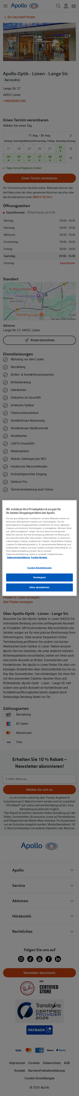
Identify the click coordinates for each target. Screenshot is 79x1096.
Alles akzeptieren (39, 587)
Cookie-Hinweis (39, 557)
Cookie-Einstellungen (39, 567)
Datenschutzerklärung (18, 557)
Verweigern (39, 577)
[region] (39, 548)
